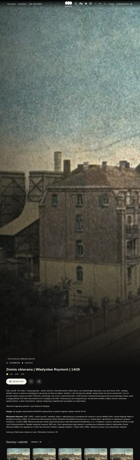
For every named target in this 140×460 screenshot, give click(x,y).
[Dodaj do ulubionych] (31, 381)
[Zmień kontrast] (90, 4)
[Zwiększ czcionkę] (100, 4)
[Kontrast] (81, 4)
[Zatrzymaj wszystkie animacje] (75, 4)
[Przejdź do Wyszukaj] (104, 4)
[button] (40, 442)
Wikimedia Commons (46, 432)
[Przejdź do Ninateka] (68, 4)
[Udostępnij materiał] (39, 381)
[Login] (86, 4)
